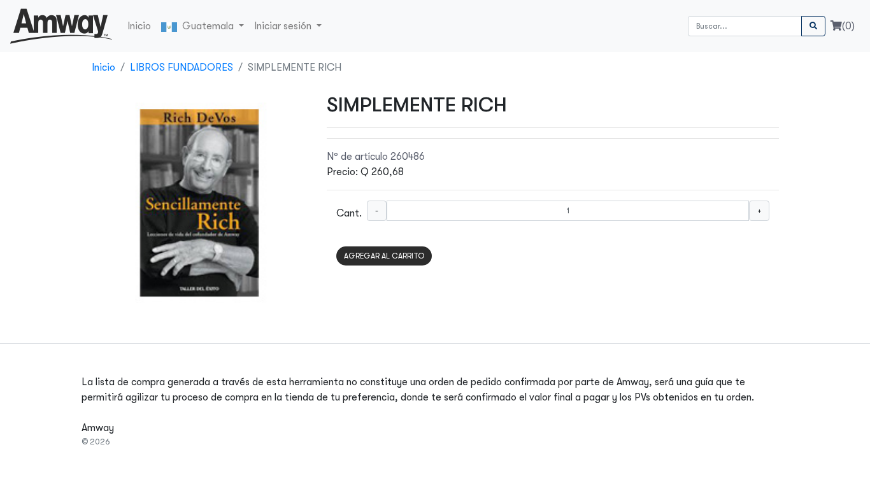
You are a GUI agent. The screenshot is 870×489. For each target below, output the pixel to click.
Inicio (139, 26)
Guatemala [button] (206, 26)
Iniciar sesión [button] (284, 26)
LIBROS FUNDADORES (181, 67)
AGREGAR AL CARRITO (384, 256)
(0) (848, 26)
